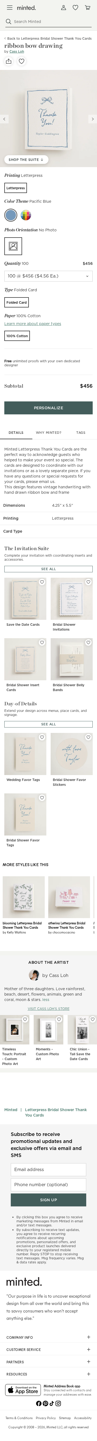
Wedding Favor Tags (23, 780)
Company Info (19, 1337)
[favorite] (21, 61)
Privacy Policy (46, 1418)
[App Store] (23, 1390)
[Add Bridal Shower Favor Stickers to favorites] (88, 737)
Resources (16, 1374)
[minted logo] (26, 7)
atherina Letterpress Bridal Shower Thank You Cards (66, 925)
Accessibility (83, 1418)
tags (80, 433)
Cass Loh (16, 51)
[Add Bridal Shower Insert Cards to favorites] (42, 642)
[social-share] (8, 61)
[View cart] (87, 7)
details (16, 433)
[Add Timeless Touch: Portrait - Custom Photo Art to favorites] (25, 1019)
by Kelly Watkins (14, 932)
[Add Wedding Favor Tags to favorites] (42, 737)
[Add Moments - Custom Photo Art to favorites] (59, 1019)
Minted (10, 1110)
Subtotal (13, 386)
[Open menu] (9, 7)
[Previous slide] (4, 119)
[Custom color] (25, 215)
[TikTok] (51, 1403)
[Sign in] (63, 7)
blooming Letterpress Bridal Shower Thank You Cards (22, 925)
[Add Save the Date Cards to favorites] (42, 582)
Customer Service (23, 1349)
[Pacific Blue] (10, 215)
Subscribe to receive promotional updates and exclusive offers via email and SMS (46, 1144)
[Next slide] (92, 119)
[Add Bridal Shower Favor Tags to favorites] (42, 797)
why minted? (48, 433)
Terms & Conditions (19, 1418)
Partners (15, 1362)
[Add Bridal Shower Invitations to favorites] (88, 582)
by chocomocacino (61, 932)
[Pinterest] (45, 1403)
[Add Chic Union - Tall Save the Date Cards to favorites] (92, 1019)
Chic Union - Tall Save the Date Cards (80, 1054)
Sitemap (65, 1418)
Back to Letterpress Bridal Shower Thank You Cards (49, 38)
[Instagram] (58, 1403)
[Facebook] (39, 1403)
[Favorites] (75, 7)
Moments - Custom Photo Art (47, 1054)
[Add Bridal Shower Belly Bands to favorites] (88, 642)
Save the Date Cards (23, 625)
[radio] (16, 188)
